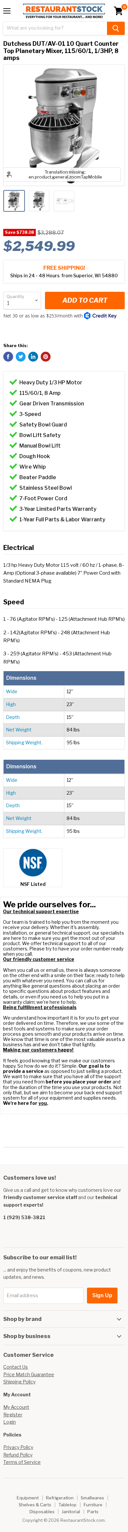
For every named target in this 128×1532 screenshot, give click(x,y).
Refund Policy (17, 1455)
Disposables (42, 1511)
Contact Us (15, 1367)
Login (9, 1422)
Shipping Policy (19, 1381)
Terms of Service (22, 1462)
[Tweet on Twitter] (21, 357)
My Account (16, 1407)
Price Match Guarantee (28, 1374)
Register (12, 1414)
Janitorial (71, 1511)
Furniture (93, 1504)
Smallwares (92, 1497)
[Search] (116, 28)
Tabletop (67, 1504)
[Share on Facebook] (8, 357)
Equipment (28, 1497)
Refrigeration (60, 1497)
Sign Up (102, 1295)
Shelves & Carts (35, 1504)
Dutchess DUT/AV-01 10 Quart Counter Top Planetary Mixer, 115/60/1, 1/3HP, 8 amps (60, 50)
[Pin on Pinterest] (46, 357)
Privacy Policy (18, 1447)
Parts (92, 1511)
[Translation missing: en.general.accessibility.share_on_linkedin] (33, 357)
